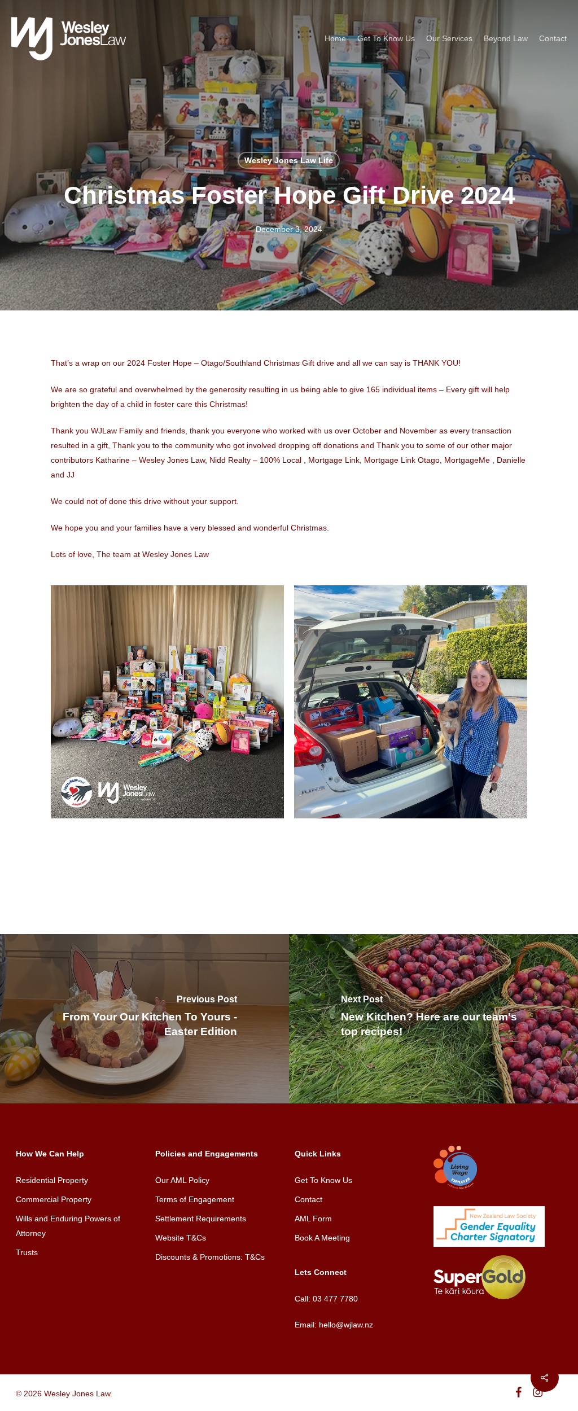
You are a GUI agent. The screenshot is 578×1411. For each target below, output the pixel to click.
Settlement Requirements (200, 1218)
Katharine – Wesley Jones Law (150, 460)
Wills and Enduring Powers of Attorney (68, 1226)
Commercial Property (53, 1199)
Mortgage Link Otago (402, 460)
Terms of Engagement (194, 1199)
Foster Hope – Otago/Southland (204, 362)
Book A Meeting (322, 1237)
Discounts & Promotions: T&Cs (210, 1256)
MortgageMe (467, 460)
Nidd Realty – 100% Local (255, 460)
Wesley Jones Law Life (288, 160)
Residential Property (52, 1180)
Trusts (27, 1252)
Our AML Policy (182, 1180)
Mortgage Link (334, 460)
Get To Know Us (323, 1180)
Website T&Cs (180, 1237)
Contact (308, 1199)
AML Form (313, 1218)
